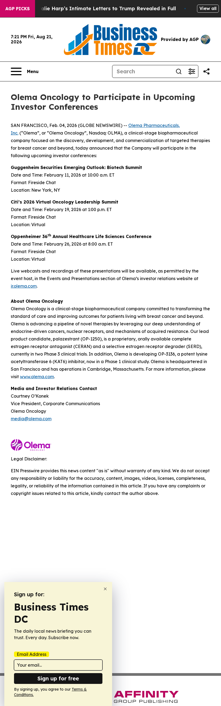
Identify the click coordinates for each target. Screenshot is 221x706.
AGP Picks (17, 8)
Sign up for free (58, 678)
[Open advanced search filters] (191, 71)
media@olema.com (31, 418)
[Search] (178, 71)
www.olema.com (37, 376)
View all (207, 8)
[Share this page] (206, 71)
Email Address (31, 654)
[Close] (105, 588)
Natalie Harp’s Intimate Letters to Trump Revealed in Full (104, 8)
